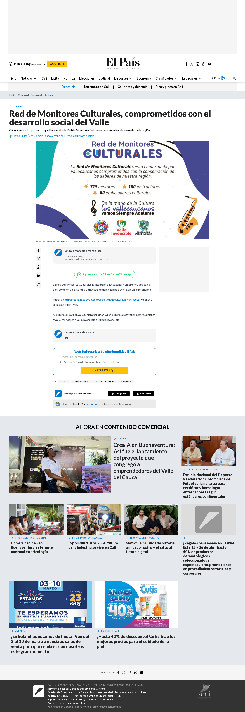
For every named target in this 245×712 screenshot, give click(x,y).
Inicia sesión (18, 64)
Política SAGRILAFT (59, 695)
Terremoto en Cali (96, 87)
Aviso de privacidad (101, 692)
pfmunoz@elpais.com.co (107, 706)
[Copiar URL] (38, 284)
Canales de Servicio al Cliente (87, 688)
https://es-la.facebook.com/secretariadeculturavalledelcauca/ (103, 299)
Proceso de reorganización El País (67, 702)
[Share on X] (38, 259)
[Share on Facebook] (38, 250)
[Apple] (143, 393)
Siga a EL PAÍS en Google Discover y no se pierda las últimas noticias (54, 135)
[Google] (119, 393)
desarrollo (126, 381)
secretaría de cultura (104, 381)
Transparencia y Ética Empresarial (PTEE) (97, 695)
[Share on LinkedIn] (38, 275)
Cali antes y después (132, 87)
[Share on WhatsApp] (38, 267)
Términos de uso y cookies (130, 692)
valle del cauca (81, 381)
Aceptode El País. (92, 362)
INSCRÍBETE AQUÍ (104, 370)
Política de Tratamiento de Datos (90, 362)
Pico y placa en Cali (169, 87)
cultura (64, 381)
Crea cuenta (37, 63)
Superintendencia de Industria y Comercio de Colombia (80, 699)
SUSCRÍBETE (57, 63)
